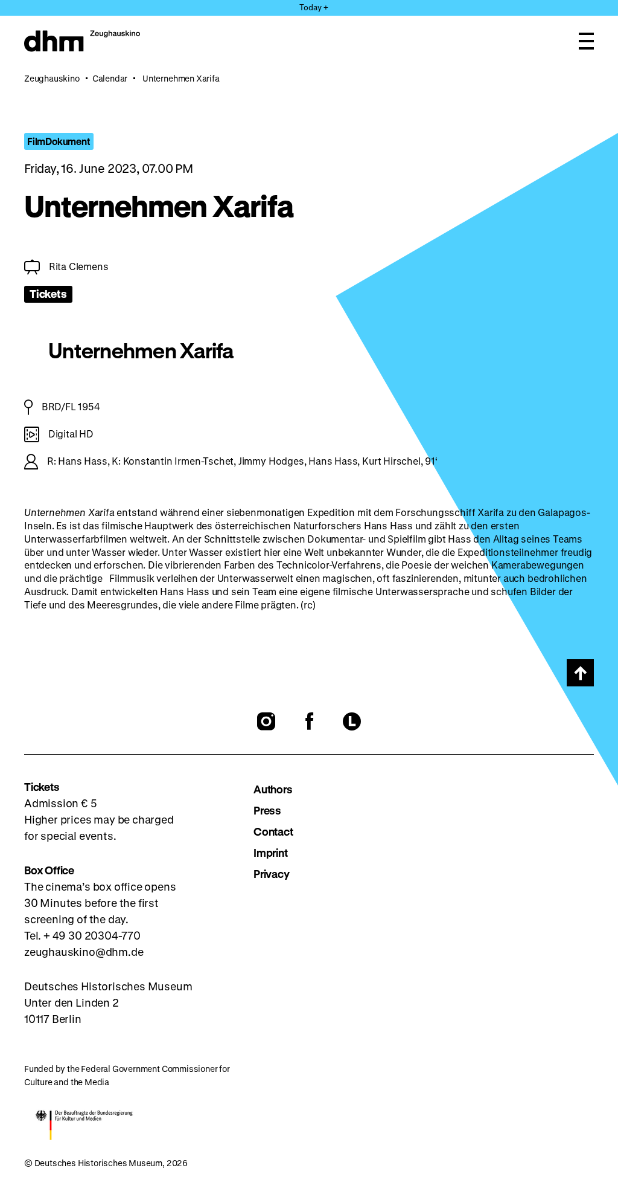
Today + (313, 6)
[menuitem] (395, 789)
